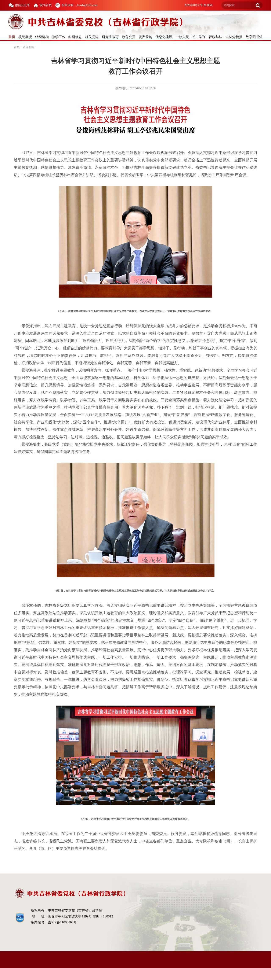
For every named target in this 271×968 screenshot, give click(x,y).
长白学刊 (199, 37)
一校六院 (182, 37)
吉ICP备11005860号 (62, 922)
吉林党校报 (233, 37)
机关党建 (92, 37)
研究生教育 (110, 37)
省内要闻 (28, 47)
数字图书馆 (254, 37)
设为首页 (46, 5)
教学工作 (58, 37)
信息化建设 (163, 37)
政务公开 (129, 37)
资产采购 (145, 37)
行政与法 (215, 37)
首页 (11, 37)
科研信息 (75, 37)
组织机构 (42, 37)
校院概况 (25, 37)
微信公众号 (22, 5)
